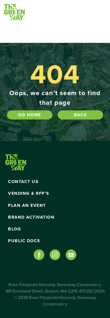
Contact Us (23, 181)
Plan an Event (27, 205)
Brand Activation (31, 217)
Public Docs (24, 241)
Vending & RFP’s (28, 193)
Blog (14, 229)
